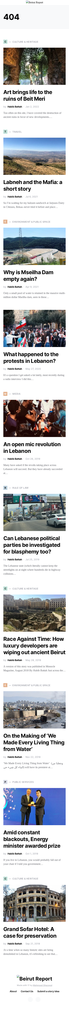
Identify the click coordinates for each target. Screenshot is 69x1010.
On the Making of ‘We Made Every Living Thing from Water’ (33, 742)
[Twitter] (38, 999)
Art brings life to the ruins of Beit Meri (27, 95)
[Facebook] (30, 999)
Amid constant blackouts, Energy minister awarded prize (31, 839)
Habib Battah (15, 106)
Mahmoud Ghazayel (42, 985)
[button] (65, 2)
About (13, 991)
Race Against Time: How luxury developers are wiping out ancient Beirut (34, 646)
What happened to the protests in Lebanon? (30, 357)
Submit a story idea (48, 991)
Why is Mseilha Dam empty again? (28, 275)
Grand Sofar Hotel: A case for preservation (29, 932)
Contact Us (27, 991)
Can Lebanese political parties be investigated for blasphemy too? (31, 545)
